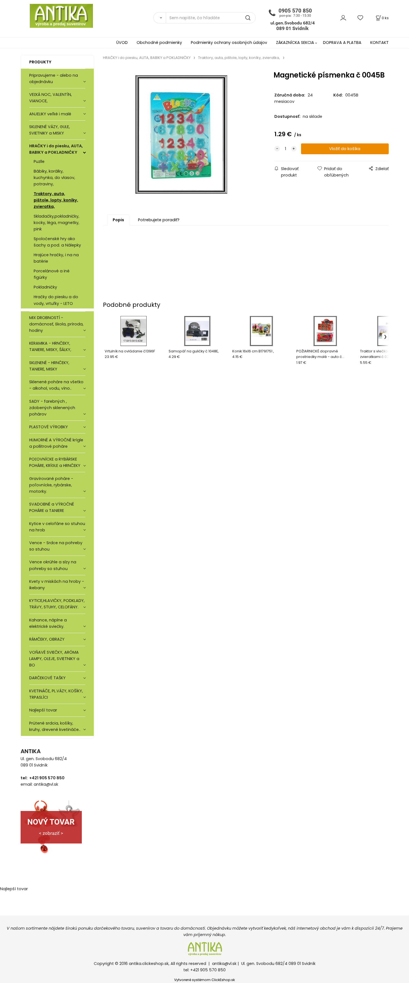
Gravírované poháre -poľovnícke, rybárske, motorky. (51, 485)
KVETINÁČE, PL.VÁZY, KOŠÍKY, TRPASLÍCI (56, 694)
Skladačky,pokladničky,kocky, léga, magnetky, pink (56, 222)
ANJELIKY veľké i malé (50, 114)
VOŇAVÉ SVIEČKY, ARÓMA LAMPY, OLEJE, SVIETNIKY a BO (54, 658)
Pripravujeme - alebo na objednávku (53, 78)
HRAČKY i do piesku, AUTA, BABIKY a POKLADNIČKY (56, 149)
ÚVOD (122, 42)
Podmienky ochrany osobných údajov (229, 42)
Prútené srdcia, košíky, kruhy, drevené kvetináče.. (54, 726)
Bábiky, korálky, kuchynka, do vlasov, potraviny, (54, 177)
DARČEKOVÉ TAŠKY (47, 678)
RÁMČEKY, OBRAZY (47, 639)
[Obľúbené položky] (361, 17)
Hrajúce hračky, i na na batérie (56, 258)
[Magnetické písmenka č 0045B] (181, 134)
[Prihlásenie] (343, 17)
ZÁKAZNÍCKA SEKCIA (295, 42)
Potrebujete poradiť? (158, 220)
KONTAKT (379, 42)
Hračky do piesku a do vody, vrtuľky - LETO (56, 300)
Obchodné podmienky (159, 42)
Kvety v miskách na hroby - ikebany (56, 585)
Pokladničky (45, 287)
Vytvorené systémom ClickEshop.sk (204, 979)
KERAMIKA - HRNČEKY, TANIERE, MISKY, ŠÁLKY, (50, 346)
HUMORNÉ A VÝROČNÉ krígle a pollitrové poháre (56, 443)
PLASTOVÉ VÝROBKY (48, 427)
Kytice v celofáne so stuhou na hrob (57, 527)
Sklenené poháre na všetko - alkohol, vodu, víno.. (56, 385)
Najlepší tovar (43, 710)
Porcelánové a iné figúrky (52, 274)
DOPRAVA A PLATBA (342, 42)
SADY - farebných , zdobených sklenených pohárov (52, 408)
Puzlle (39, 161)
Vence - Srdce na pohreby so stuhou (55, 546)
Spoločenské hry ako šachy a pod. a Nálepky (57, 242)
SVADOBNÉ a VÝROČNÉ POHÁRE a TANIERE (51, 507)
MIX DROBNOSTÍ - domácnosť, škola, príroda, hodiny (56, 324)
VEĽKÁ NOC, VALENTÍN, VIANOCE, (50, 98)
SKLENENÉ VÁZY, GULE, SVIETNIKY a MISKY (49, 130)
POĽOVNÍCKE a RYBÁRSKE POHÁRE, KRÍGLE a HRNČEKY (54, 462)
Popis (118, 220)
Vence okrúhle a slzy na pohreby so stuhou (52, 565)
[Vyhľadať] (159, 17)
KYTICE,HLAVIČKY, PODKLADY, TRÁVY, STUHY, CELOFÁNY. (57, 604)
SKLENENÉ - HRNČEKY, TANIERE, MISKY (49, 366)
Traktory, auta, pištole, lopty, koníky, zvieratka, (56, 200)
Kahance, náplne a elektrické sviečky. (48, 623)
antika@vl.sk (224, 963)
